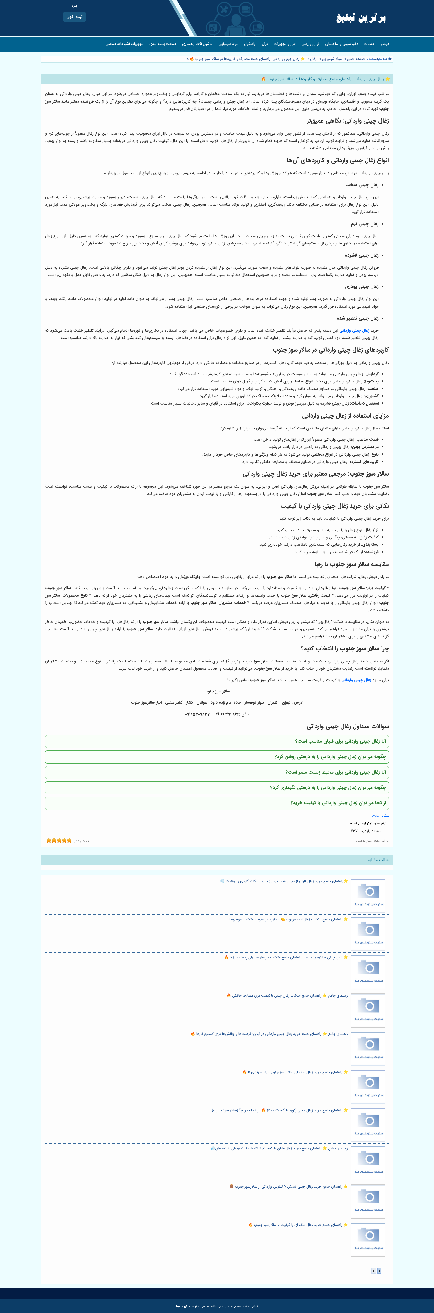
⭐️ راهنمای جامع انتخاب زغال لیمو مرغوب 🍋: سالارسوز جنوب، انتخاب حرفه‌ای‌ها (288, 919)
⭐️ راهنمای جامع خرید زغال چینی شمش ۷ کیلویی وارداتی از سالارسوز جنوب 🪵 (288, 1187)
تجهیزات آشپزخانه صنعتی (124, 44)
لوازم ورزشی (310, 44)
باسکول (249, 44)
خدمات (369, 44)
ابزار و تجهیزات (285, 44)
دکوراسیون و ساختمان (341, 44)
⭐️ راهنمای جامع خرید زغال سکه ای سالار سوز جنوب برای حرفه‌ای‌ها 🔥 (295, 1072)
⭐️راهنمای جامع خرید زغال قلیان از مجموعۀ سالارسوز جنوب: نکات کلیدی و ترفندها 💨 (284, 881)
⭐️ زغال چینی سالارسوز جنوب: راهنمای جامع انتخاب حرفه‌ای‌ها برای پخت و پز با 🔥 (286, 958)
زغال (313, 59)
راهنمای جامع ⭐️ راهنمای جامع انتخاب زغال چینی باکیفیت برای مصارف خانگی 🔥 (287, 996)
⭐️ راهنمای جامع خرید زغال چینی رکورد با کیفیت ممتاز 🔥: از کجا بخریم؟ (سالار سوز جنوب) (280, 1110)
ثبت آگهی (74, 17)
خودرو (385, 44)
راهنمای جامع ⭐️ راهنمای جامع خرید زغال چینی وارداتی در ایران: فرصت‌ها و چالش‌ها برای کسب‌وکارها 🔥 (269, 1034)
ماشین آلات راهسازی (197, 44)
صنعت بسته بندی (162, 44)
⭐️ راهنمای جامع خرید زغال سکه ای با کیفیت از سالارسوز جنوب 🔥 (298, 1225)
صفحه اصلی (356, 59)
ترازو (264, 44)
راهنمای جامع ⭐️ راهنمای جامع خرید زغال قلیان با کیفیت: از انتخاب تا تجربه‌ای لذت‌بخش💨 (279, 1148)
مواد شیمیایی (228, 44)
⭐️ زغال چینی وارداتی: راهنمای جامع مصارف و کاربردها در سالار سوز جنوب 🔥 (247, 59)
